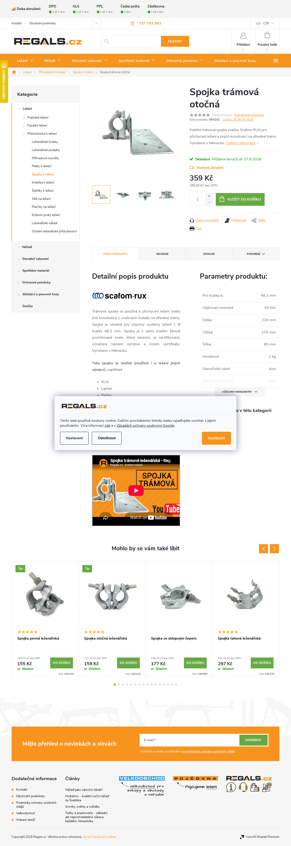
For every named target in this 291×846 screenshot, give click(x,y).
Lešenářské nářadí (44, 223)
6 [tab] (135, 684)
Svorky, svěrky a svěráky (82, 806)
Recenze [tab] (162, 254)
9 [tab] (147, 684)
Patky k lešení (41, 166)
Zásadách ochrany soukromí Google (145, 425)
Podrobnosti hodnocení (249, 115)
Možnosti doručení (210, 167)
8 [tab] (143, 684)
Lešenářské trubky (45, 142)
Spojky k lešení (43, 174)
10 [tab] (152, 684)
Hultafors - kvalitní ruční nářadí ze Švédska (87, 798)
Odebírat (253, 740)
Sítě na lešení (41, 199)
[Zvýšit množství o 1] (209, 196)
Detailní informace (240, 143)
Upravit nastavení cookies (99, 837)
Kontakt (17, 23)
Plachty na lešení (43, 207)
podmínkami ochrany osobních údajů (209, 751)
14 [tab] (168, 684)
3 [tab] (123, 684)
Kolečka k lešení (43, 182)
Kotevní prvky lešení (46, 215)
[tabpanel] (45, 618)
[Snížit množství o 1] (209, 202)
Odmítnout (107, 438)
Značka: (238, 120)
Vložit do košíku (244, 199)
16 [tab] (176, 684)
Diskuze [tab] (209, 254)
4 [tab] (127, 684)
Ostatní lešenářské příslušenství (54, 231)
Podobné (253, 254)
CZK (266, 23)
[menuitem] (25, 61)
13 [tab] (164, 684)
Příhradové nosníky (45, 158)
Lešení (27, 109)
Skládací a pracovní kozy (40, 294)
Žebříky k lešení (42, 191)
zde (107, 425)
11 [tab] (156, 684)
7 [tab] (139, 684)
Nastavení (74, 438)
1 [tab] (115, 684)
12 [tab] (160, 684)
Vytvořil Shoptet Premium (262, 837)
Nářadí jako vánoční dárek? (84, 790)
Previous (263, 548)
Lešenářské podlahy (46, 150)
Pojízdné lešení (37, 117)
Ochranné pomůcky (36, 282)
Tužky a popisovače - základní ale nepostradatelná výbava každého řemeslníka (86, 817)
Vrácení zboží (25, 820)
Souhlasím (216, 438)
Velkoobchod (25, 813)
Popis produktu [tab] (115, 254)
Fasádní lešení (37, 125)
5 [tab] (131, 684)
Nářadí (27, 247)
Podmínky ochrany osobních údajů (36, 805)
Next (274, 548)
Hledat (175, 41)
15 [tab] (172, 684)
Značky (27, 306)
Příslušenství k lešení (42, 133)
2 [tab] (119, 684)
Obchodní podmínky (42, 23)
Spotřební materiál (35, 270)
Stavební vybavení (35, 259)
